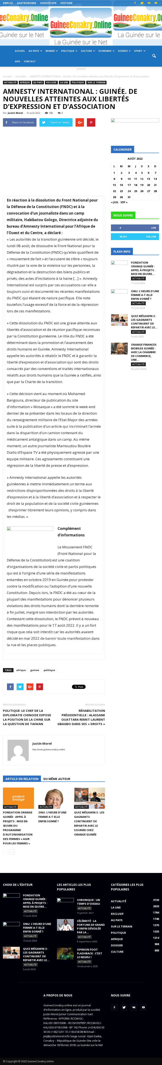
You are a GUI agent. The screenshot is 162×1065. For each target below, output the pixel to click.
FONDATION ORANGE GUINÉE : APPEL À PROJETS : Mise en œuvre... (143, 268)
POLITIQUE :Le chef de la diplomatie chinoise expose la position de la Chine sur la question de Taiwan (27, 717)
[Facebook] (135, 3)
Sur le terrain (96, 82)
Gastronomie (26, 3)
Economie (105, 50)
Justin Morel (15, 112)
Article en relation (21, 779)
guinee (34, 670)
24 (129, 191)
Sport (138, 50)
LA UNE (64, 82)
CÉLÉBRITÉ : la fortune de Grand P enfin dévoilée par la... (91, 926)
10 (129, 179)
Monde (50, 50)
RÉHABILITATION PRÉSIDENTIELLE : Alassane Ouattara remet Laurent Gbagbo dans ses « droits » (81, 717)
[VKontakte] (149, 3)
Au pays (34, 50)
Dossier (117, 945)
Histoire (67, 3)
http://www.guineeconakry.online (48, 749)
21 (155, 185)
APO (17, 61)
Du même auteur (56, 779)
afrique (21, 670)
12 (141, 179)
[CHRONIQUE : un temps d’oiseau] (65, 904)
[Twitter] (142, 3)
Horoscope (48, 3)
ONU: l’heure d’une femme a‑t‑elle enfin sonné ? (52, 816)
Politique (67, 50)
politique (49, 670)
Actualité (10, 82)
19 (141, 185)
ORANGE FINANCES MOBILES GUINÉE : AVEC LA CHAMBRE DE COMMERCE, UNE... (144, 352)
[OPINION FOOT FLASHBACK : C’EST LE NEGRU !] (65, 953)
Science (123, 50)
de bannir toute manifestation (65, 638)
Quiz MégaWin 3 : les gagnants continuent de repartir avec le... (144, 321)
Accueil (20, 50)
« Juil (115, 202)
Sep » (124, 202)
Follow (151, 236)
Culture (86, 50)
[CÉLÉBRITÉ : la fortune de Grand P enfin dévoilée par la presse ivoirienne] (65, 925)
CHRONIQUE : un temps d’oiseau (88, 902)
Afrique (25, 82)
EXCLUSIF (51, 82)
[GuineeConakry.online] (81, 26)
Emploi (8, 3)
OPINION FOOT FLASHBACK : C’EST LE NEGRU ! (89, 953)
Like (153, 227)
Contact (30, 61)
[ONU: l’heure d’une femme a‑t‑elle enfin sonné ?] (53, 798)
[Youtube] (156, 3)
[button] (154, 56)
